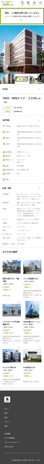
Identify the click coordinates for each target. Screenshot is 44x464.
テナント (7, 422)
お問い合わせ (8, 446)
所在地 (5, 89)
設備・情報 (7, 188)
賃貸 (5, 413)
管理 (5, 426)
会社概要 (7, 434)
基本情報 (6, 120)
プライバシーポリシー (11, 442)
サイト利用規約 (9, 438)
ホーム (6, 409)
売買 (5, 417)
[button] (41, 54)
